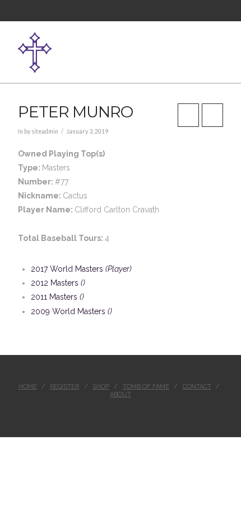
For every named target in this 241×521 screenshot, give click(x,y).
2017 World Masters (81, 268)
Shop (100, 386)
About (120, 394)
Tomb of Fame (146, 386)
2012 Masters (58, 282)
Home (27, 386)
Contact (197, 386)
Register (64, 386)
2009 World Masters (71, 311)
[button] (218, 46)
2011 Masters (57, 296)
